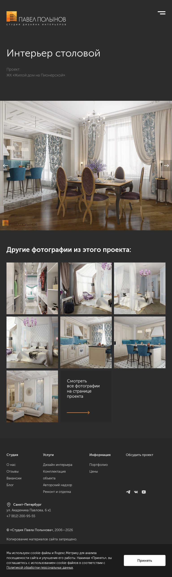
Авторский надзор (57, 485)
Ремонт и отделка (57, 492)
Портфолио (98, 465)
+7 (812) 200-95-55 (20, 516)
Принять (144, 560)
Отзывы (12, 471)
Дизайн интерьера (57, 465)
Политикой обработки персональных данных (39, 568)
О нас (11, 465)
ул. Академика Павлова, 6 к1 (28, 510)
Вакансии (14, 478)
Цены (93, 471)
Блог (10, 485)
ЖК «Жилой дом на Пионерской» (35, 75)
